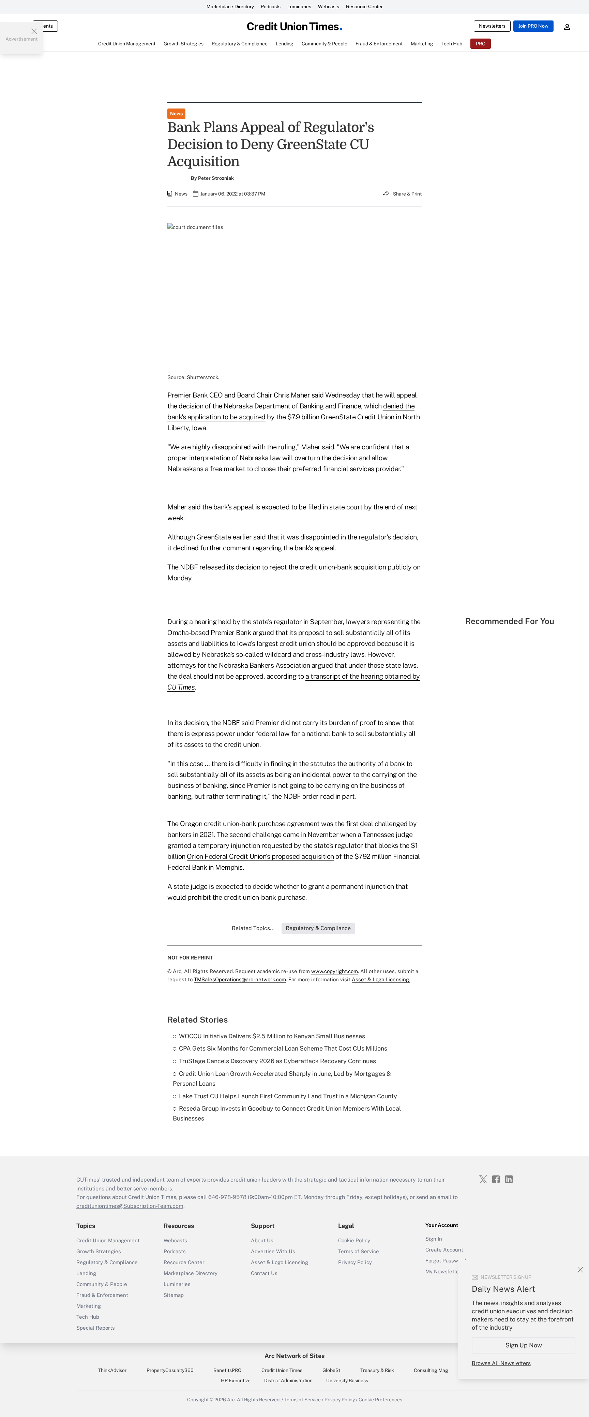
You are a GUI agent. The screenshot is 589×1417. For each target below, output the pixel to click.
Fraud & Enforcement (102, 1295)
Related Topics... (253, 928)
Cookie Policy (354, 1240)
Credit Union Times (281, 1370)
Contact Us (264, 1273)
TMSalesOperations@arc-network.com (240, 979)
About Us (262, 1240)
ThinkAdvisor (112, 1370)
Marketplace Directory (230, 6)
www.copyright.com (334, 971)
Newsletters (492, 26)
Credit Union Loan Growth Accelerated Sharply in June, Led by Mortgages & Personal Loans (282, 1078)
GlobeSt (331, 1370)
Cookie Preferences (380, 1399)
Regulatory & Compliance (107, 1262)
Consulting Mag (431, 1370)
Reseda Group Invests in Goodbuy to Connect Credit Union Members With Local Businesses (287, 1113)
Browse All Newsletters (501, 1363)
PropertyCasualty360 (170, 1370)
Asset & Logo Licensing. (381, 979)
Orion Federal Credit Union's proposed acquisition (260, 856)
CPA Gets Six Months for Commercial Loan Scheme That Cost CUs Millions (283, 1048)
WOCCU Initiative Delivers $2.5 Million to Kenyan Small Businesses (272, 1036)
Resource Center (364, 6)
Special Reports (95, 1328)
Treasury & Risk (377, 1370)
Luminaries (299, 6)
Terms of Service (358, 1251)
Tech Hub (87, 1317)
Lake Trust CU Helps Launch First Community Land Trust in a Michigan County (288, 1096)
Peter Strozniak (216, 178)
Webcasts (328, 6)
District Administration (288, 1380)
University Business (347, 1380)
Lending (86, 1273)
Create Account (444, 1250)
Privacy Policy (355, 1262)
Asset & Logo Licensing (279, 1262)
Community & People (101, 1284)
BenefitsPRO (227, 1370)
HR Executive (236, 1380)
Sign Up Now (523, 1345)
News (176, 113)
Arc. (231, 1399)
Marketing (88, 1306)
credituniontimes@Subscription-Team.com (129, 1206)
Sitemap (174, 1295)
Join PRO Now (533, 26)
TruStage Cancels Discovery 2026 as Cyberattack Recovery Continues (277, 1061)
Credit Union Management (108, 1240)
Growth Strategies (98, 1251)
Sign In (433, 1239)
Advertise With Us (273, 1251)
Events (45, 26)
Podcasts (271, 6)
